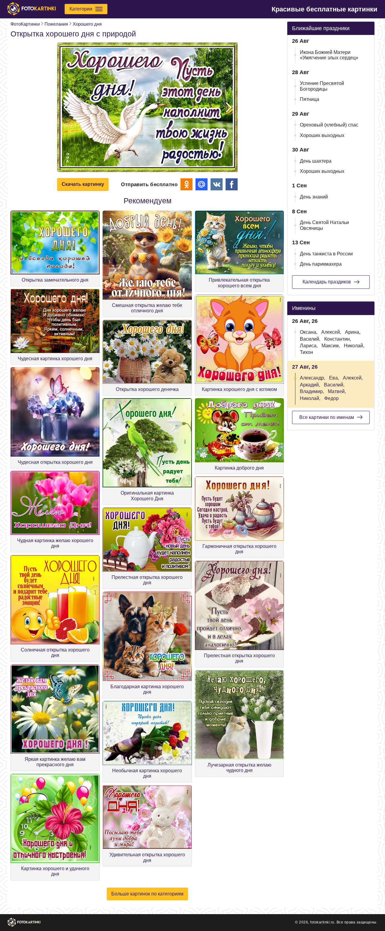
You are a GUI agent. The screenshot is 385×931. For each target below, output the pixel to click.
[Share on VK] (217, 184)
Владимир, (312, 391)
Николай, (354, 345)
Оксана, (308, 332)
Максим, (331, 345)
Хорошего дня (87, 24)
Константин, (337, 339)
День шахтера (315, 161)
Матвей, (337, 391)
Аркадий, (310, 384)
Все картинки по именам (326, 417)
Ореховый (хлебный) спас (329, 124)
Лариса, (309, 345)
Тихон (306, 352)
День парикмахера (321, 264)
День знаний (314, 196)
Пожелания (56, 24)
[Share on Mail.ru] (202, 184)
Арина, (352, 332)
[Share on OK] (186, 184)
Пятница (309, 99)
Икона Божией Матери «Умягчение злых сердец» (329, 55)
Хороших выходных (322, 135)
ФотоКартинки (25, 24)
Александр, (312, 377)
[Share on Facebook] (232, 184)
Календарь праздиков (327, 281)
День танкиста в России (326, 253)
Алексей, (331, 332)
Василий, (310, 339)
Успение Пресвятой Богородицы (322, 86)
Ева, (334, 377)
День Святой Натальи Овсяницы (324, 225)
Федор (331, 398)
